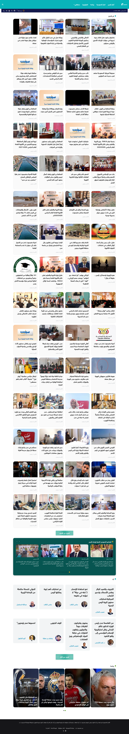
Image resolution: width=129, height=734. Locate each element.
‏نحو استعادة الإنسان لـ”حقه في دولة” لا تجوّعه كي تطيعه (79, 592)
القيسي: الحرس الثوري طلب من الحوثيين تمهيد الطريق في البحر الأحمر (104, 450)
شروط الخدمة (54, 728)
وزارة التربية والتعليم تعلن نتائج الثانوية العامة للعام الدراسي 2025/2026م (52, 212)
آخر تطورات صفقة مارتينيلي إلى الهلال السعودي (78, 703)
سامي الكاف (74, 604)
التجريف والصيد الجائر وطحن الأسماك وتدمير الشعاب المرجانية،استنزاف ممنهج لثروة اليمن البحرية (104, 597)
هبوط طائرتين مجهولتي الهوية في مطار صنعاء (105, 377)
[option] (101, 555)
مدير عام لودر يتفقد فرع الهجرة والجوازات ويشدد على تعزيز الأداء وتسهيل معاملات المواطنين (51, 450)
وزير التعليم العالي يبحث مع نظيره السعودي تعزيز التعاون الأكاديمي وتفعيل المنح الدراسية (25, 414)
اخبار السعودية (101, 4)
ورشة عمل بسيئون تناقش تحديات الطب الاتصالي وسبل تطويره (26, 313)
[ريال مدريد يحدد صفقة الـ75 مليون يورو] (103, 688)
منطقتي (77, 4)
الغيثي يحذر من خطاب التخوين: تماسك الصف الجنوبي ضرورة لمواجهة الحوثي (105, 482)
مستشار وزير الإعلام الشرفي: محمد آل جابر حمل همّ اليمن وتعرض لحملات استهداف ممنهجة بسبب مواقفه (103, 563)
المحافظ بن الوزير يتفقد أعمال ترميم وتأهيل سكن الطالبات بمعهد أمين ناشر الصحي (52, 177)
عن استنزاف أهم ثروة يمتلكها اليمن (52, 590)
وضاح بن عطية (48, 638)
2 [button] (63, 710)
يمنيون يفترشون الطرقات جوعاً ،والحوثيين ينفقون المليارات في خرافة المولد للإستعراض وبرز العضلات (78, 631)
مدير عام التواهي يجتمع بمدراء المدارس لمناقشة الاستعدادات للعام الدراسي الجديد (52, 75)
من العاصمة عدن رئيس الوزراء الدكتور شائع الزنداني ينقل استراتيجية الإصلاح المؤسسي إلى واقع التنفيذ (104, 629)
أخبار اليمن (111, 4)
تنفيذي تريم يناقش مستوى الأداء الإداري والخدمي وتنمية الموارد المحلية (25, 346)
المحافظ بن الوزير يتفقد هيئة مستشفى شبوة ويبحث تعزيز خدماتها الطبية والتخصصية (27, 111)
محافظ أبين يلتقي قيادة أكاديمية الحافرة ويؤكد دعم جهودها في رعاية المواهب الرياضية (52, 482)
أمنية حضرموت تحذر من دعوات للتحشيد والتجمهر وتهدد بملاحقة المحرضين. (104, 346)
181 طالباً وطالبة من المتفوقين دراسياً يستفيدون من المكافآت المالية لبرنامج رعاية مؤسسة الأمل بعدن (25, 279)
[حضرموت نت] (124, 4)
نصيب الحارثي (99, 612)
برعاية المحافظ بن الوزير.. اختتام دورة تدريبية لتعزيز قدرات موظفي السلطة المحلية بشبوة (104, 111)
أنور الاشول (21, 638)
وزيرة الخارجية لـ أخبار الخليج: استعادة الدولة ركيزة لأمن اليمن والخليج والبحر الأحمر (78, 450)
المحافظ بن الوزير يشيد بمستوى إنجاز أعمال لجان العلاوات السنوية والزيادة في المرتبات (51, 144)
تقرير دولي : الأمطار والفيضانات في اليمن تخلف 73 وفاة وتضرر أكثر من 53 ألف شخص (26, 212)
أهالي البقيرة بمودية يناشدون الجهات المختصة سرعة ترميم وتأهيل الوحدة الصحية (79, 346)
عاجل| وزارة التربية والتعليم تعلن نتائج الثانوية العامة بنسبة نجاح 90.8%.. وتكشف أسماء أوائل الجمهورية (52, 279)
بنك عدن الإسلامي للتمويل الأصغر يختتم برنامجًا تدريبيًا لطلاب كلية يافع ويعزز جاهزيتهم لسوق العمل (104, 178)
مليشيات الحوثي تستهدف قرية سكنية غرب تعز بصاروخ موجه (78, 142)
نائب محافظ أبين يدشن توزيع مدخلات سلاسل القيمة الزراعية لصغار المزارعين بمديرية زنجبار (53, 563)
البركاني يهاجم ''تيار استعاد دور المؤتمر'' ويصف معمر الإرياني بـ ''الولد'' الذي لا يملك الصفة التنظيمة (78, 279)
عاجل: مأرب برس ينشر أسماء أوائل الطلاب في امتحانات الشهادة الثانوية (105, 245)
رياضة (92, 4)
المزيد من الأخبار (64, 533)
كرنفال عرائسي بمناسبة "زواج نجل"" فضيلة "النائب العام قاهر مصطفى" (26, 379)
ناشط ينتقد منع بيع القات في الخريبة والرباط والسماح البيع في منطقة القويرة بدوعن (78, 245)
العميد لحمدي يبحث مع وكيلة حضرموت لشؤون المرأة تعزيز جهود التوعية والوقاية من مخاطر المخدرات (26, 517)
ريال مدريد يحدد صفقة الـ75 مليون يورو (104, 703)
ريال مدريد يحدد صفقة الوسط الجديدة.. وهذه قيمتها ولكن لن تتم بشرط (52, 702)
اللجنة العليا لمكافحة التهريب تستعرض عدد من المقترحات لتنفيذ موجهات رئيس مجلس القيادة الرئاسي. (53, 517)
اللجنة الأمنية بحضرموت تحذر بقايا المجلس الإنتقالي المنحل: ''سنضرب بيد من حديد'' (25, 177)
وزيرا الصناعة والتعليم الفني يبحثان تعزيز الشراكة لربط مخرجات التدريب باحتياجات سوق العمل (104, 515)
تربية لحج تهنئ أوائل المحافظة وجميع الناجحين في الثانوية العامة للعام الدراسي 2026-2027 (25, 144)
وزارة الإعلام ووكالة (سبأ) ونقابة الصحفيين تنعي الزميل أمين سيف (51, 110)
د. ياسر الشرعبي (100, 642)
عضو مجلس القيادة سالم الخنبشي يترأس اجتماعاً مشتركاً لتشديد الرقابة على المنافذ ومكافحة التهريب (105, 416)
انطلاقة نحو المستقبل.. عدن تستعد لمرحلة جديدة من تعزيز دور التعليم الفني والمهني (51, 414)
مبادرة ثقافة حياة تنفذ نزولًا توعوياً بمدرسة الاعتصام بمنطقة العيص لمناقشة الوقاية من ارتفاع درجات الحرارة (51, 380)
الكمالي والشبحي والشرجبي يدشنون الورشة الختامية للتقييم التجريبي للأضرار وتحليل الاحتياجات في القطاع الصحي (77, 41)
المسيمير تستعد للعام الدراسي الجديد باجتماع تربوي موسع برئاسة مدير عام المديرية (77, 313)
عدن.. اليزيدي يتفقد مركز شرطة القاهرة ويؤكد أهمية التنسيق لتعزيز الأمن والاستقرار (52, 346)
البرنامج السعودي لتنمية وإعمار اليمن (100, 541)
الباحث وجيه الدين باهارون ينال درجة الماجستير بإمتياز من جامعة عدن (52, 245)
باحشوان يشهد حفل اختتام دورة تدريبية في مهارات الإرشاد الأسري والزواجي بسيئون (104, 40)
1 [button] (69, 572)
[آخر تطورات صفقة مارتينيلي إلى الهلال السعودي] (77, 688)
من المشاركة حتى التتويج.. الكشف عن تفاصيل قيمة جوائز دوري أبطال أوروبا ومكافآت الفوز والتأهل (26, 700)
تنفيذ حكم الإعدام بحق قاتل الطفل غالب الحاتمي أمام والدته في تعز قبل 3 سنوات (78, 482)
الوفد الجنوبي (55, 622)
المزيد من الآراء (64, 656)
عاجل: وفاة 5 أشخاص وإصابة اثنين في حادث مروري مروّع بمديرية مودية (105, 212)
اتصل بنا (48, 728)
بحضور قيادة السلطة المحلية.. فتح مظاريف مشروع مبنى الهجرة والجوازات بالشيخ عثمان (77, 379)
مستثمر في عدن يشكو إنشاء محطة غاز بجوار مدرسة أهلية (27, 448)
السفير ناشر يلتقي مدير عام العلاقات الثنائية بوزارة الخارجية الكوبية (78, 177)
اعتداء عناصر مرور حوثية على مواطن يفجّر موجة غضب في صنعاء (27, 40)
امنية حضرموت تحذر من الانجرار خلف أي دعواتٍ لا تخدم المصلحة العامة (25, 245)
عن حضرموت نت (79, 728)
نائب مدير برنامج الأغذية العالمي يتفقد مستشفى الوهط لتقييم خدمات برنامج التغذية (78, 75)
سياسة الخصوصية (70, 728)
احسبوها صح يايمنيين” (26, 622)
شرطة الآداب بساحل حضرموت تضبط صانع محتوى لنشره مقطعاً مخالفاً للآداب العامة (77, 111)
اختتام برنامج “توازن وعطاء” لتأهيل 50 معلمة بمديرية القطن (104, 312)
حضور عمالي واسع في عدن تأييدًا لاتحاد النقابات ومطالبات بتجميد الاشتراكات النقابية (51, 313)
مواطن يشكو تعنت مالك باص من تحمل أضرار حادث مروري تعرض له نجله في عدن (78, 414)
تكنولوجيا (85, 4)
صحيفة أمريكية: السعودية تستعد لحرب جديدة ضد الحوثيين (104, 74)
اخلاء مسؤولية (61, 728)
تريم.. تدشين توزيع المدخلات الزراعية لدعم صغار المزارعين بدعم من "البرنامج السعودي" (27, 563)
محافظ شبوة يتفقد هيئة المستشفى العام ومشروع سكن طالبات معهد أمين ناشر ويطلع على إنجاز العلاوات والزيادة (26, 77)
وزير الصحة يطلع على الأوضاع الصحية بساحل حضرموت (78, 211)
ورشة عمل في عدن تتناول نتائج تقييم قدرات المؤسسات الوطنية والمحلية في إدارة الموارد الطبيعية (51, 40)
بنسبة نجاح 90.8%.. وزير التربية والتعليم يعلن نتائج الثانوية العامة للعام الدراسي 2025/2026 (104, 144)
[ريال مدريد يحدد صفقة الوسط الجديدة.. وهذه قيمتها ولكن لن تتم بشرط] (51, 688)
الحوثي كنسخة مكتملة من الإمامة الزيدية (26, 590)
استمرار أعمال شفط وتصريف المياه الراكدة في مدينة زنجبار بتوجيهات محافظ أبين (27, 482)
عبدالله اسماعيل (22, 604)
